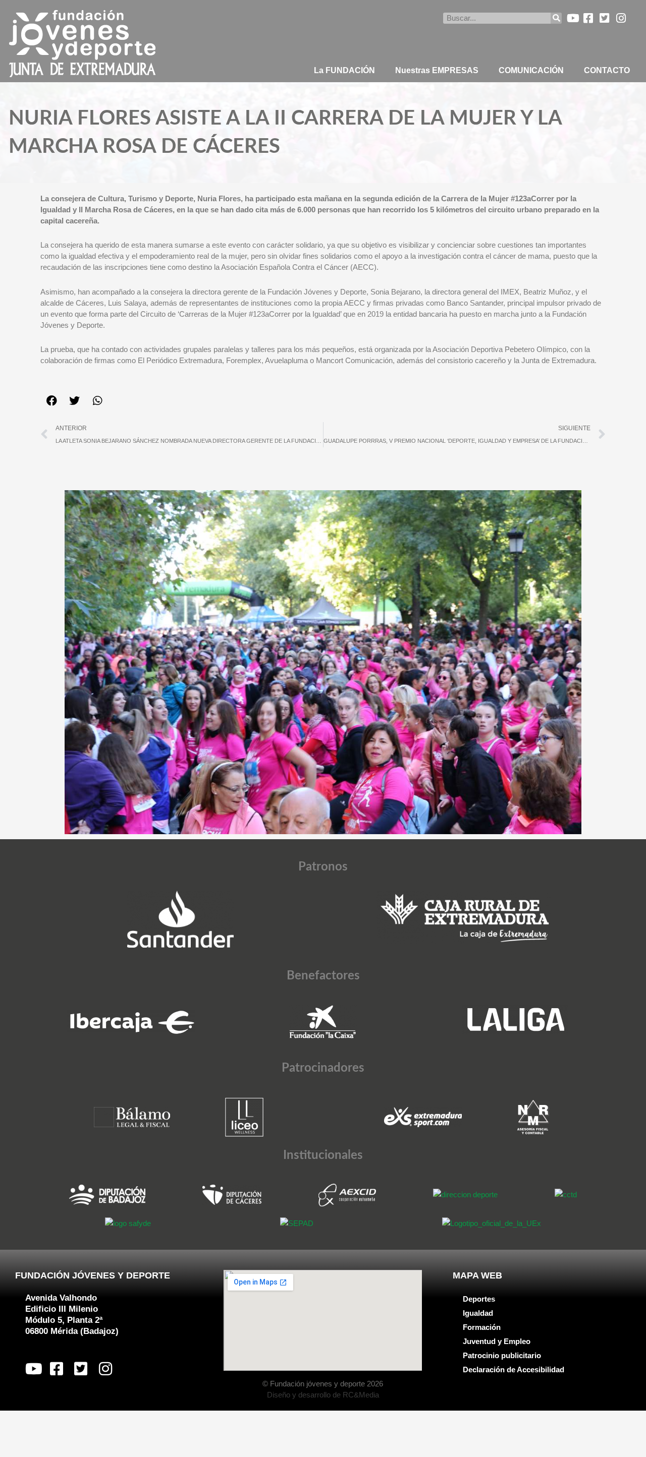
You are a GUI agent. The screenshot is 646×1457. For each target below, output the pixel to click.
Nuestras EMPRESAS (436, 70)
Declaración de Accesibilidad (513, 1369)
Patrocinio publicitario (502, 1355)
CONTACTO (607, 70)
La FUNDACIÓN (344, 70)
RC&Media (361, 1394)
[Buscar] (556, 18)
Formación (482, 1327)
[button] (51, 400)
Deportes (479, 1299)
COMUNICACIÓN (531, 70)
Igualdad (478, 1313)
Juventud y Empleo (496, 1341)
